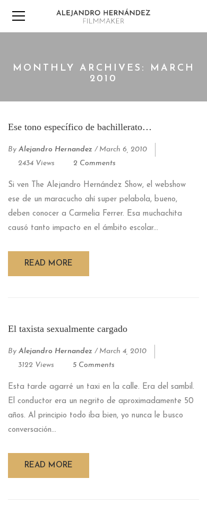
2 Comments (94, 163)
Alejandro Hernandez (55, 149)
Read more (48, 264)
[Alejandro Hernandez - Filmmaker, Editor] (103, 16)
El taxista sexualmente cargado (67, 328)
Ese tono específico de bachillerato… (80, 127)
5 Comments (94, 365)
